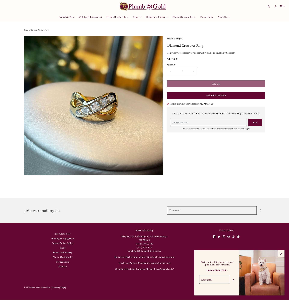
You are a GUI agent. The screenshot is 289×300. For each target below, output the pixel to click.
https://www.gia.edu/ (164, 269)
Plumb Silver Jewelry (63, 257)
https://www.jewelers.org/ (158, 263)
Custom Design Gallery (117, 17)
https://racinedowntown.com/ (160, 257)
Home (26, 30)
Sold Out (216, 84)
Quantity (171, 64)
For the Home (206, 17)
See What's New (66, 17)
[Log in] (275, 6)
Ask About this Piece (216, 95)
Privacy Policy (224, 129)
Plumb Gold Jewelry (62, 252)
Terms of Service (239, 129)
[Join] (261, 210)
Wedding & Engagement (90, 17)
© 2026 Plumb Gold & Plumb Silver (37, 287)
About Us (62, 266)
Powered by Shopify (58, 287)
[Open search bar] (268, 6)
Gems (62, 248)
